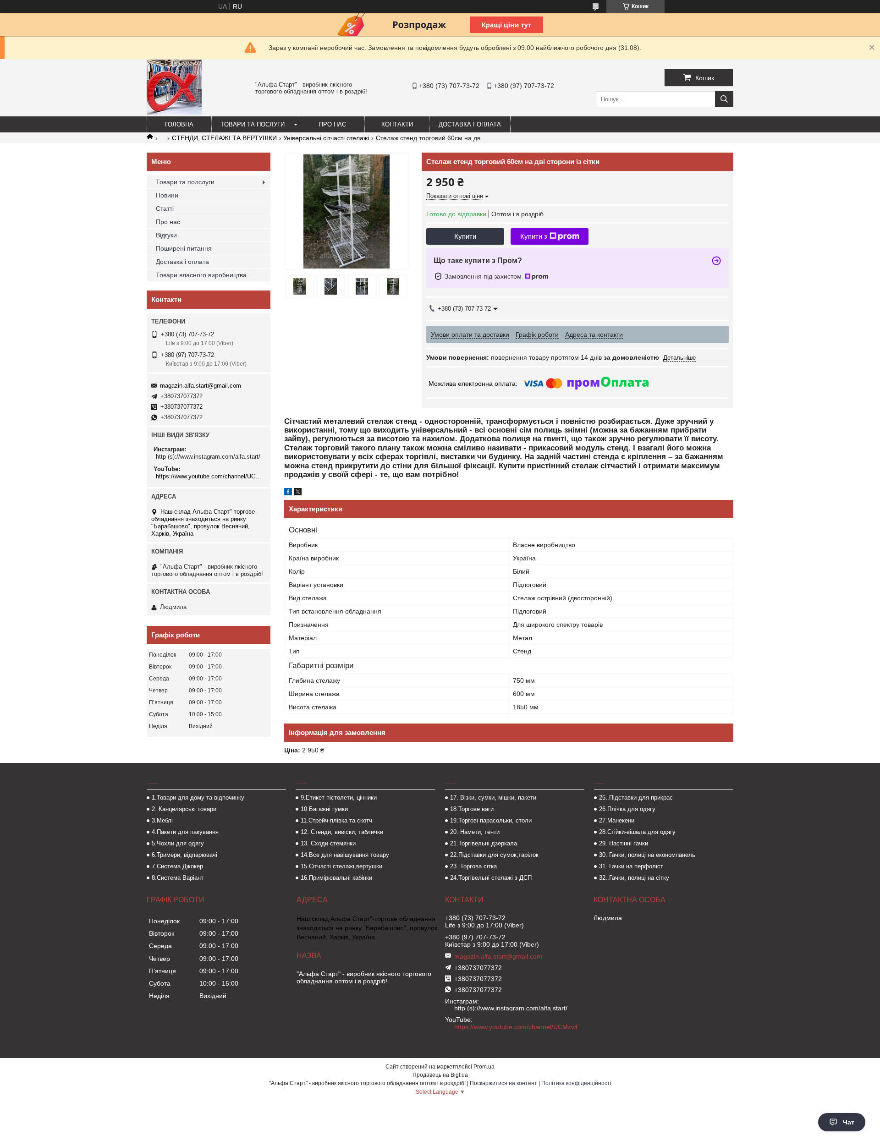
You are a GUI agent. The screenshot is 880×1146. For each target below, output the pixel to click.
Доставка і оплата (470, 124)
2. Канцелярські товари (184, 809)
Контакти (397, 124)
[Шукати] (724, 99)
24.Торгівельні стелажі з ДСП (491, 877)
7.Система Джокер (177, 866)
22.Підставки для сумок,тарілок (494, 854)
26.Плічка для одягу (627, 809)
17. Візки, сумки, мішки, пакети (493, 797)
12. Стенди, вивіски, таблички (342, 831)
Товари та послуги (253, 124)
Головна (179, 124)
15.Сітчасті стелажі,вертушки (341, 866)
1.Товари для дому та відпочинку (198, 797)
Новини (167, 195)
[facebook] (288, 493)
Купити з (533, 236)
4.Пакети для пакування (185, 831)
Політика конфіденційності (576, 1083)
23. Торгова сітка (473, 866)
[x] (298, 493)
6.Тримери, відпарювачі (184, 854)
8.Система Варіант (178, 877)
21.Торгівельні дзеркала (483, 843)
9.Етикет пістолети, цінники (339, 797)
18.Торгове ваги (472, 809)
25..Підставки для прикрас (636, 797)
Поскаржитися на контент (503, 1083)
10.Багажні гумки (324, 809)
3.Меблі (162, 820)
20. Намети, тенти (475, 831)
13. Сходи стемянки (328, 843)
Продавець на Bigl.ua (440, 1075)
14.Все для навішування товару (345, 854)
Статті (165, 208)
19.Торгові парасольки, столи (491, 820)
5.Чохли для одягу (178, 843)
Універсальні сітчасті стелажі (326, 138)
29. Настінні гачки (623, 843)
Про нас (332, 124)
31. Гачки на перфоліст (631, 866)
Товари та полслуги (185, 182)
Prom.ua (484, 1067)
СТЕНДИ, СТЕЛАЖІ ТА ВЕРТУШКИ (224, 138)
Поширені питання (184, 248)
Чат (848, 1122)
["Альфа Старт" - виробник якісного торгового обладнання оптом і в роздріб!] (174, 112)
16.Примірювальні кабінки (336, 877)
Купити (465, 236)
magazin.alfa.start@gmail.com (200, 385)
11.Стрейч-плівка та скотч (336, 820)
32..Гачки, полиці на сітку (634, 877)
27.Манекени (616, 820)
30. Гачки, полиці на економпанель (647, 854)
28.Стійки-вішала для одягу (637, 831)
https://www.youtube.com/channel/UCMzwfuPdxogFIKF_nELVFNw (210, 476)
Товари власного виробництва (201, 275)
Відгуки (166, 235)
